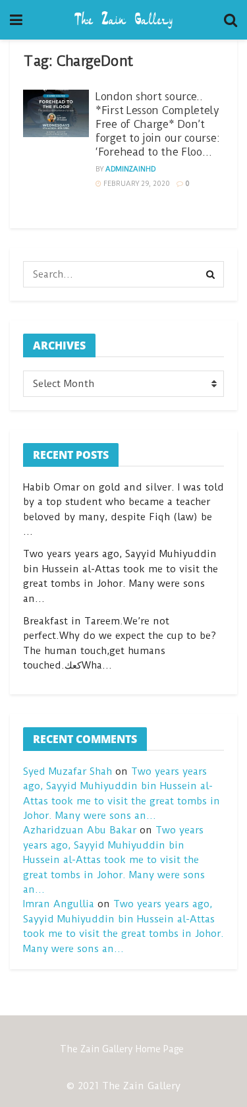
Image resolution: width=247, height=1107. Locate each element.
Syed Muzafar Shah (67, 771)
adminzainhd (130, 169)
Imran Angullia (58, 904)
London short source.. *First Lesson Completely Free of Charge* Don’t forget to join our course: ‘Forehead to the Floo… (157, 124)
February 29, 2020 (135, 183)
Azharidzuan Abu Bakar (79, 830)
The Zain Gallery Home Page (122, 1049)
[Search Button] (211, 274)
